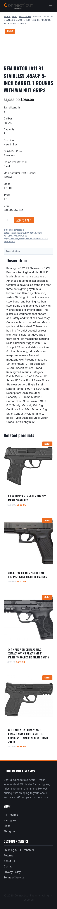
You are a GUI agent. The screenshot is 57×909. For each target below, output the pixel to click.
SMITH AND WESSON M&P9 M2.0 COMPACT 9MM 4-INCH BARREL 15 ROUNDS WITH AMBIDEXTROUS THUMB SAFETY (27, 736)
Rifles (7, 825)
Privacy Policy (12, 872)
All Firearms (11, 814)
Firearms (19, 233)
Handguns (24, 239)
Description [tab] (13, 251)
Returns (8, 855)
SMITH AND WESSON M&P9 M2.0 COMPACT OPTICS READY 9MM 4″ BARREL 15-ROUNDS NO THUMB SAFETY (28, 653)
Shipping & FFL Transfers (19, 850)
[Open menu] (50, 6)
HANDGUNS (30, 233)
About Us (9, 861)
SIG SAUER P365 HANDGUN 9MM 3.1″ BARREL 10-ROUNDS (26, 498)
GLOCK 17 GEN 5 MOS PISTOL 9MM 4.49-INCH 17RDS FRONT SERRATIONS (27, 575)
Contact (8, 866)
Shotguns (9, 831)
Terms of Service (14, 877)
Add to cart (23, 220)
